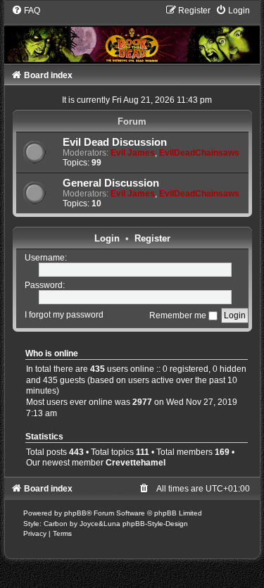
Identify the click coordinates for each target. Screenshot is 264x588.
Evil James (133, 153)
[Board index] (132, 33)
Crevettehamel (135, 463)
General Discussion (111, 183)
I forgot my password (64, 315)
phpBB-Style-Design (155, 523)
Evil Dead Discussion (115, 142)
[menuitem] (25, 10)
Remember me (178, 315)
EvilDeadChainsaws (199, 153)
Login (107, 238)
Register (152, 238)
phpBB (75, 513)
